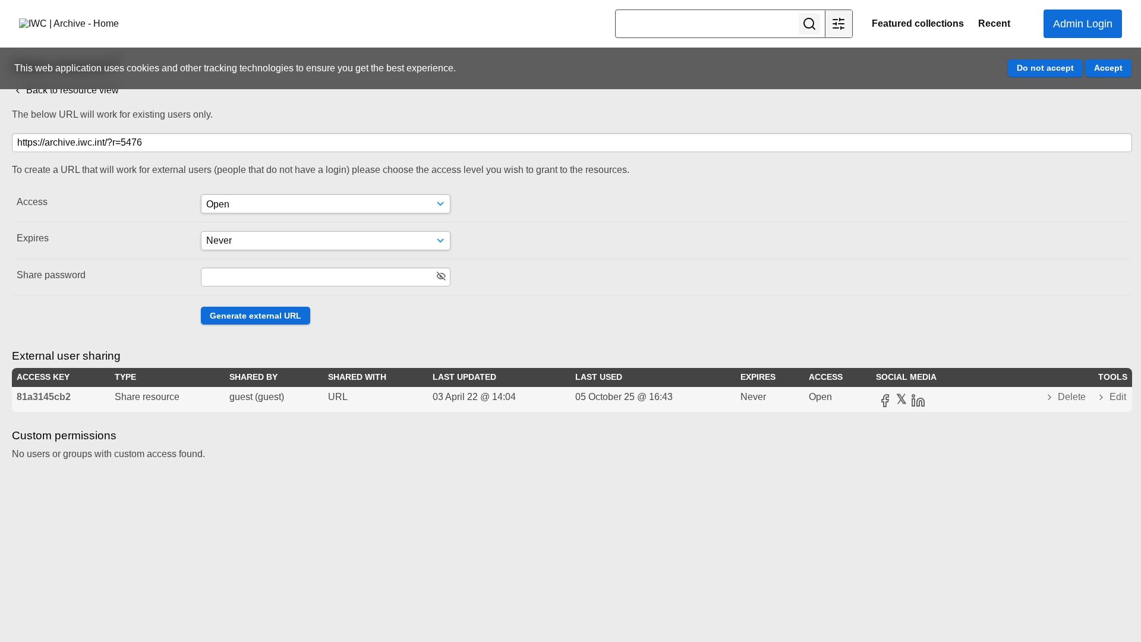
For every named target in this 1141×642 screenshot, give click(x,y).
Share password (51, 275)
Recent (994, 23)
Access (32, 202)
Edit (1116, 397)
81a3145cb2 (44, 397)
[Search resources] (809, 23)
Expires (33, 238)
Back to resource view (71, 90)
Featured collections (918, 23)
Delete (1071, 397)
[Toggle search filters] (838, 23)
